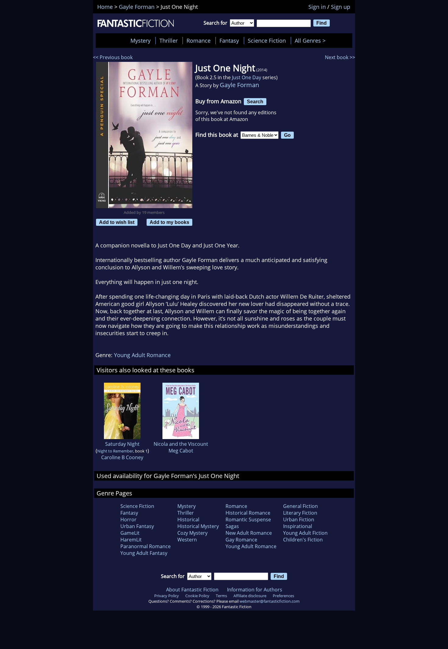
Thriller (168, 40)
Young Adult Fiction (305, 533)
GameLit (130, 533)
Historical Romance (248, 512)
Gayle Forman (239, 85)
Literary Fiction (300, 512)
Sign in (317, 6)
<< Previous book (113, 57)
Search (255, 101)
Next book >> (340, 57)
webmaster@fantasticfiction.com (270, 601)
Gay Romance (241, 539)
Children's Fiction (303, 539)
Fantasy (229, 40)
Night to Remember (115, 451)
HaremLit (131, 539)
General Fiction (300, 506)
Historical (188, 519)
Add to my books (169, 222)
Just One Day (246, 77)
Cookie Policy (197, 595)
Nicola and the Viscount (181, 444)
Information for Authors (254, 589)
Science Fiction (267, 40)
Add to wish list (116, 222)
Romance (199, 40)
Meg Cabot (181, 450)
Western (187, 539)
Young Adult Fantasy (143, 553)
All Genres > (312, 40)
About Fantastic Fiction (192, 589)
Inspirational (297, 526)
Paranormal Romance (145, 546)
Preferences (283, 595)
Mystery (140, 40)
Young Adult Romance (142, 355)
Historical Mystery (198, 526)
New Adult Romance (249, 533)
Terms (221, 595)
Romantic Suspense (248, 519)
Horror (128, 519)
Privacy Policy (166, 595)
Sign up (340, 6)
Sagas (232, 526)
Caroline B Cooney (122, 457)
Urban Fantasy (137, 526)
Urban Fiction (298, 519)
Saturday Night (122, 444)
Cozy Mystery (192, 533)
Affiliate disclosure (249, 595)
